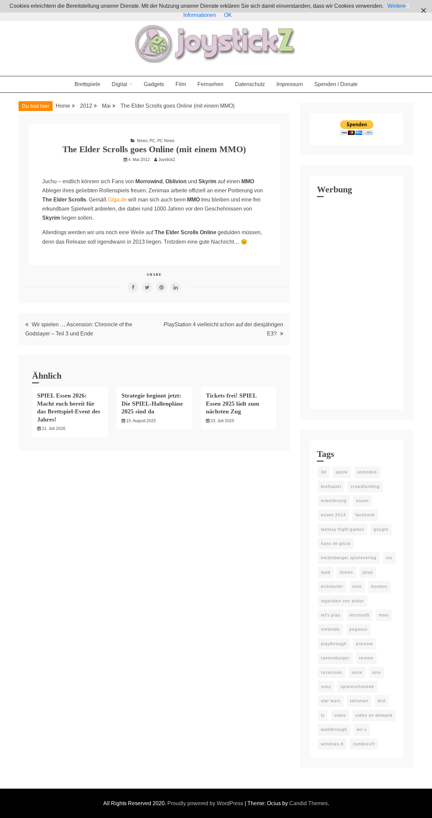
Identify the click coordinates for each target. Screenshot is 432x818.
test (381, 701)
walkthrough (334, 729)
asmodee (367, 472)
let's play (330, 615)
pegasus (358, 629)
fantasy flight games (342, 529)
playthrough (334, 644)
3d (323, 472)
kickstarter (332, 586)
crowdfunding (365, 486)
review (366, 658)
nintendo (330, 629)
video (340, 715)
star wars (331, 701)
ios (389, 557)
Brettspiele (87, 84)
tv (323, 715)
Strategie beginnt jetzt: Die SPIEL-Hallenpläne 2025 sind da (152, 403)
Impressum (289, 84)
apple (342, 472)
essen (362, 500)
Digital (119, 84)
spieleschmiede (357, 686)
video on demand (374, 715)
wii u (362, 729)
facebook (365, 515)
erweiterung (334, 500)
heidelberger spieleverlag (349, 557)
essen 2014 (333, 515)
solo (376, 672)
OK (228, 15)
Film (181, 84)
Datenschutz (250, 84)
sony (326, 686)
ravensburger (335, 658)
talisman (359, 701)
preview (364, 644)
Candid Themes (308, 803)
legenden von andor (342, 601)
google (381, 529)
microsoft (359, 615)
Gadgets (154, 84)
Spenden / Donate (336, 84)
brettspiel (331, 486)
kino (357, 586)
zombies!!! (364, 744)
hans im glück (336, 543)
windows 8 (332, 744)
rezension (331, 672)
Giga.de (117, 199)
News (142, 140)
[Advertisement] (357, 301)
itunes (346, 572)
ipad (325, 572)
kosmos (379, 586)
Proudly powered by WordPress (206, 803)
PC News (165, 140)
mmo (384, 615)
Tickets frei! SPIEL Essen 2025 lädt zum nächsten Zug (232, 403)
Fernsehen (210, 84)
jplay (367, 572)
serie (357, 672)
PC (152, 140)
